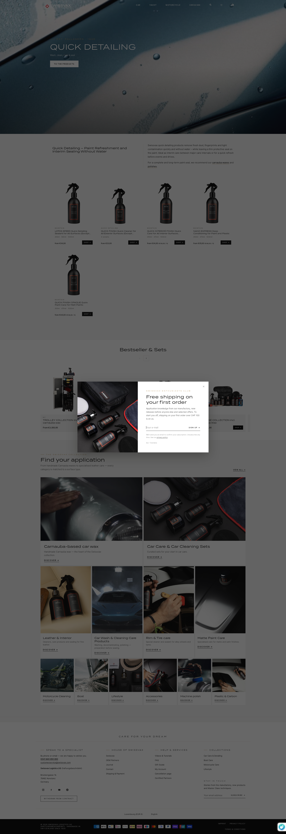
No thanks (151, 443)
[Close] (203, 386)
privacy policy (162, 437)
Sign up (193, 428)
